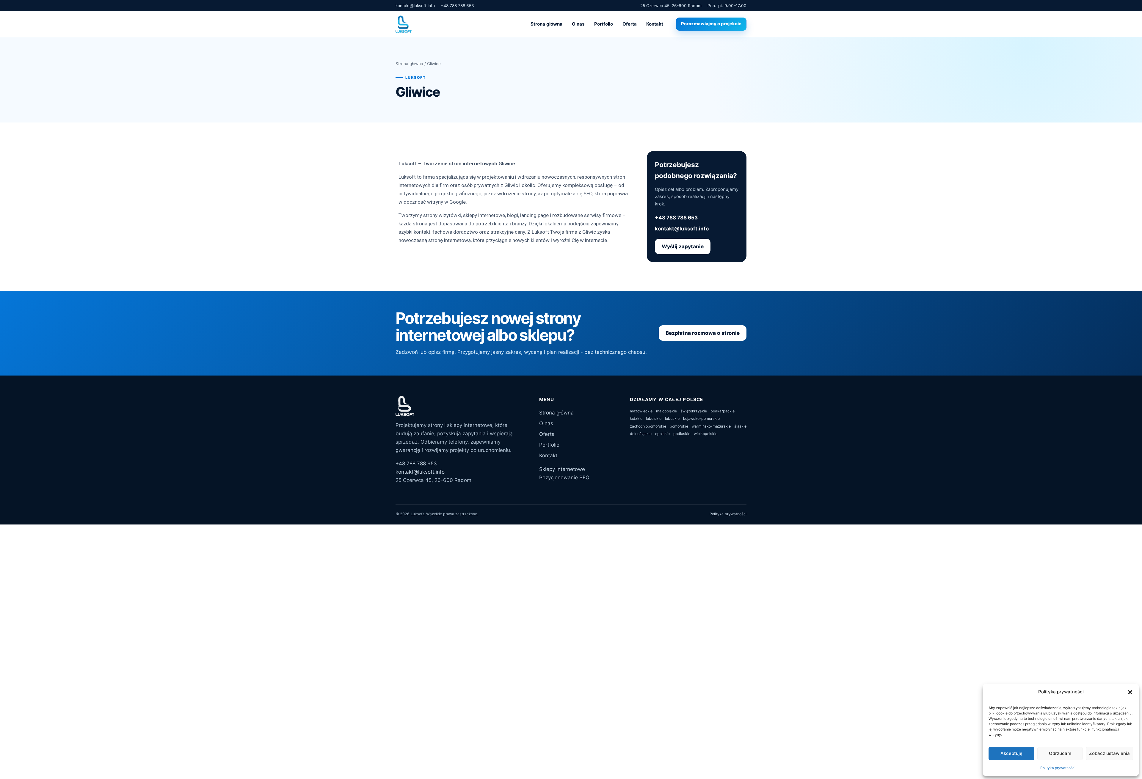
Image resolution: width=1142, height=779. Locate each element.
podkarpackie (722, 411)
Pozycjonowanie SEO (564, 477)
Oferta (629, 24)
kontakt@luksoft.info (415, 5)
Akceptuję (1011, 753)
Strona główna (546, 24)
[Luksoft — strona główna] (404, 24)
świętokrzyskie (693, 411)
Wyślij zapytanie (683, 246)
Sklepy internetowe (562, 469)
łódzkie (636, 418)
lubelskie (653, 418)
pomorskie (679, 426)
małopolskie (666, 411)
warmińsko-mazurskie (711, 426)
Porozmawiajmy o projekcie (711, 23)
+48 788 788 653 (457, 5)
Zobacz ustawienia (1109, 753)
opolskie (662, 433)
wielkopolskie (705, 433)
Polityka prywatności (1057, 768)
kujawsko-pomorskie (701, 418)
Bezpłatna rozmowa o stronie (703, 333)
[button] (1130, 692)
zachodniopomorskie (648, 426)
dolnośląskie (641, 433)
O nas (578, 24)
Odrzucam (1060, 753)
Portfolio (603, 24)
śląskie (740, 426)
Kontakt (654, 24)
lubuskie (672, 418)
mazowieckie (641, 411)
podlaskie (681, 433)
